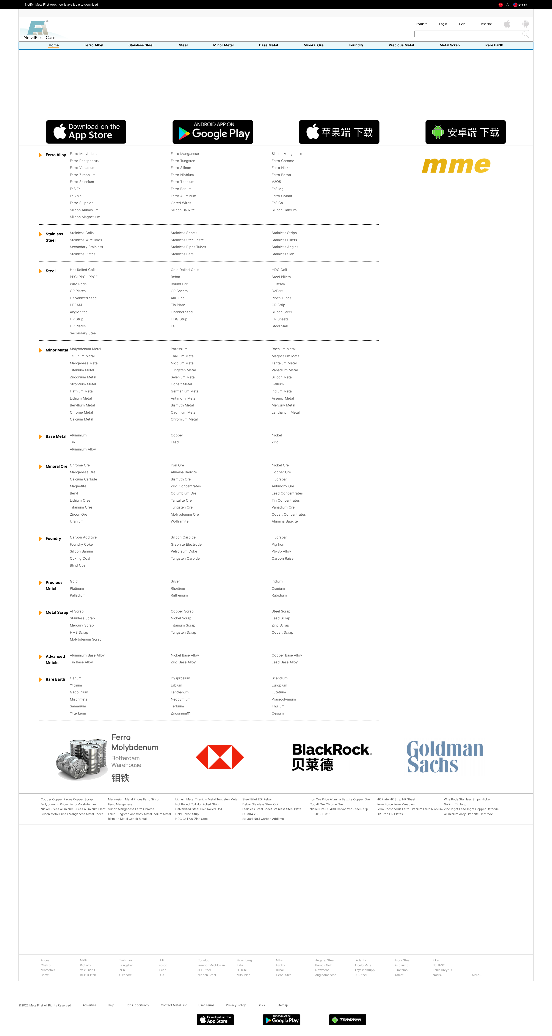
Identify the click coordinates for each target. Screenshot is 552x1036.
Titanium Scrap (183, 625)
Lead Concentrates (287, 493)
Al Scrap (77, 611)
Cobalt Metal (181, 384)
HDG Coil (279, 270)
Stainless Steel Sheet (257, 809)
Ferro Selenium (82, 182)
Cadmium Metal (183, 412)
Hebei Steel (284, 975)
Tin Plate (178, 305)
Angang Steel (324, 960)
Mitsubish (243, 975)
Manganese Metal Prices (86, 814)
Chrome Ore (80, 465)
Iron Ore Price (319, 799)
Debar (246, 804)
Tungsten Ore (182, 507)
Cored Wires (181, 203)
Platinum (77, 588)
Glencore (125, 975)
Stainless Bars (182, 254)
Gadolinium (79, 692)
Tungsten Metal (183, 370)
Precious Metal (401, 45)
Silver (175, 581)
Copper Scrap (182, 611)
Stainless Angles (285, 247)
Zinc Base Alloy (183, 662)
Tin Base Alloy (81, 662)
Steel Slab (280, 326)
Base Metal (268, 45)
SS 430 (330, 809)
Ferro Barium (181, 189)
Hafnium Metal (82, 391)
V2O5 (276, 182)
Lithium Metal (81, 398)
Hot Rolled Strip (208, 804)
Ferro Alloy (94, 45)
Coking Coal (80, 559)
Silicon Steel (282, 312)
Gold (74, 581)
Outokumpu (402, 965)
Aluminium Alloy (83, 449)
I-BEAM (76, 305)
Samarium (78, 706)
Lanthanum (180, 692)
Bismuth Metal (182, 405)
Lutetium (279, 692)
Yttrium (76, 685)
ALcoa (45, 960)
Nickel (277, 435)
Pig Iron (278, 544)
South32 (439, 965)
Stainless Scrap (82, 618)
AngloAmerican (325, 975)
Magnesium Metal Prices (125, 799)
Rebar (175, 277)
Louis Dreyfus (442, 970)
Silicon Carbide (183, 537)
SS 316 (325, 814)
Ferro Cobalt (282, 196)
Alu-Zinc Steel (198, 818)
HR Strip (76, 319)
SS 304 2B (249, 814)
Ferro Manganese (185, 154)
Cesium (278, 713)
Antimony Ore (283, 486)
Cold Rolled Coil (211, 809)
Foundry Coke (81, 544)
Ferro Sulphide (81, 203)
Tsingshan (126, 965)
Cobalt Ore (317, 804)
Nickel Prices (50, 809)
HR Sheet (408, 799)
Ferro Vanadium (82, 168)
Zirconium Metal (83, 377)
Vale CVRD (87, 970)
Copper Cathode (487, 809)
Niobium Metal (182, 363)
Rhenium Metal (284, 349)
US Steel (360, 975)
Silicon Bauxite (183, 210)
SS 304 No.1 (251, 818)
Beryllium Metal (82, 405)
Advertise (89, 1005)
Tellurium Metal (82, 356)
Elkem (437, 960)
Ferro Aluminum (183, 196)
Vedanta (360, 960)
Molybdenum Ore (185, 514)
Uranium (76, 521)
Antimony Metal (183, 398)
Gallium (278, 384)
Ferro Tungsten (183, 161)
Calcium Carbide (83, 479)
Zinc (275, 442)
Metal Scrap (450, 45)
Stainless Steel (141, 45)
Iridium (277, 581)
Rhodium (178, 588)
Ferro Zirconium (83, 175)
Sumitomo (401, 970)
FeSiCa (277, 203)
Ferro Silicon (181, 168)
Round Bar (179, 284)
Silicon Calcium (284, 210)
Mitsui (280, 960)
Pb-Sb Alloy (281, 551)
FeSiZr (75, 189)
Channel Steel (182, 312)
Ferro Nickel (281, 168)
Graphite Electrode (186, 544)
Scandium (280, 678)
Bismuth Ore (181, 479)
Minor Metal (223, 45)
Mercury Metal (283, 405)
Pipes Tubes (281, 298)
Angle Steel (79, 312)
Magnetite (78, 486)
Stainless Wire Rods (86, 240)
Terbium (177, 706)
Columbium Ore (183, 493)
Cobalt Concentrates (289, 514)
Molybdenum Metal (85, 349)
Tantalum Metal (284, 363)
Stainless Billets (284, 240)
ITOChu (242, 970)
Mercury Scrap (82, 625)
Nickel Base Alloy (185, 655)
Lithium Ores (80, 500)
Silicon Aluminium (84, 210)
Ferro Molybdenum (85, 154)
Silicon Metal (282, 377)
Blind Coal (78, 565)
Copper (177, 435)
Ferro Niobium (182, 175)
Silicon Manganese (287, 154)
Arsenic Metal (283, 398)
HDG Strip (179, 319)
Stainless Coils (82, 233)
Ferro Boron (281, 175)
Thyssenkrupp (364, 970)
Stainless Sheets (184, 233)
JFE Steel (204, 970)
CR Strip (278, 305)
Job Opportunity (137, 1005)
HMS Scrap (79, 633)
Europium (279, 685)
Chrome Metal (81, 412)
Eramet (398, 975)
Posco (162, 965)
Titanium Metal (82, 370)
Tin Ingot (461, 804)
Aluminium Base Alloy (87, 655)
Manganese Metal (84, 363)
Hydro (280, 965)
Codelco (203, 960)
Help (462, 24)
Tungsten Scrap (183, 633)
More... (477, 975)
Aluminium (78, 435)
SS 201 (315, 814)
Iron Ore (177, 465)
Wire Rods (78, 284)
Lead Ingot (466, 809)
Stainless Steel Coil (265, 804)
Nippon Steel (207, 975)
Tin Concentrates (286, 500)
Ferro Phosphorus (84, 161)
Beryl (74, 493)
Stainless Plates (82, 254)
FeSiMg (278, 189)
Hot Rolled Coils (83, 270)
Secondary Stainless (86, 247)
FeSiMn (76, 196)
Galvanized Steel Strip (352, 809)
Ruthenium (179, 595)
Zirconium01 (181, 713)
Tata (240, 965)
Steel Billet (249, 799)
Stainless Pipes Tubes (188, 247)
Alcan (162, 970)
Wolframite (179, 521)
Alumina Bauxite (184, 472)
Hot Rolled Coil (185, 804)
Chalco (45, 965)
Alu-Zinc (177, 298)
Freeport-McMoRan (211, 965)
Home (54, 45)
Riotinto (85, 965)
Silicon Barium (81, 551)
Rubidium (279, 595)
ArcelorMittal (363, 965)
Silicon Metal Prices (54, 814)
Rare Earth (494, 45)
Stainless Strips (284, 233)
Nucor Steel (402, 960)
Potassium (179, 349)
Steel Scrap (281, 611)
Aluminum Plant (94, 809)
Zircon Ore (78, 514)
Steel (183, 45)
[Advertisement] (276, 84)
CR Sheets (179, 291)
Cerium (76, 678)
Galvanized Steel (83, 298)
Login (443, 24)
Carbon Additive (83, 537)
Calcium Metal (81, 419)
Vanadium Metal (285, 370)
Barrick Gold (323, 965)
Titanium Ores (81, 507)
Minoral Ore (314, 45)
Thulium (278, 706)
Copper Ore (281, 472)
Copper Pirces (62, 799)
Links (261, 1005)
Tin (72, 442)
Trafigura (125, 960)
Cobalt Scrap (282, 633)
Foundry (356, 45)
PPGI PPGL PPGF (83, 277)
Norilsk (437, 975)
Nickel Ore (280, 465)
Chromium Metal (184, 419)
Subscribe (485, 24)
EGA (161, 975)
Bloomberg (244, 960)
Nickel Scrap (181, 618)
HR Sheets (280, 319)
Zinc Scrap (280, 625)
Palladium (78, 595)
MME (83, 960)
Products (420, 24)
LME (161, 960)
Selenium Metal (183, 377)
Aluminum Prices (71, 809)
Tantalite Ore (181, 500)
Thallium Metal (182, 356)
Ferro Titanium (182, 182)
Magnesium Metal (286, 356)
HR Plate (383, 799)
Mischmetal (79, 699)
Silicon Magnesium (85, 217)
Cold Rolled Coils (185, 270)
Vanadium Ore (283, 507)
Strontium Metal (83, 384)
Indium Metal (282, 391)
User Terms (206, 1005)
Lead (175, 442)
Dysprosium (180, 678)
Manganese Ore (82, 472)
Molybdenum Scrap (86, 639)
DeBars (277, 291)
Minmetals (48, 970)
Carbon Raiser (283, 559)
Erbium (176, 685)
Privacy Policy (236, 1005)
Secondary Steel (83, 333)
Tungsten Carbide (185, 559)
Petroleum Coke (184, 551)
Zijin (122, 970)
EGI (173, 326)
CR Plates (78, 291)
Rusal (280, 970)
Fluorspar (279, 479)
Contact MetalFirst (174, 1005)
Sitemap (282, 1005)
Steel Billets (281, 277)
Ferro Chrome (283, 161)
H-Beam (278, 284)
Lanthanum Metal (286, 412)
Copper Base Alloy (287, 655)
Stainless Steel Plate (187, 240)
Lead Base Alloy (285, 662)
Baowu (45, 975)
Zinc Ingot (451, 809)
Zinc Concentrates (186, 486)
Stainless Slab (283, 254)
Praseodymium (284, 699)
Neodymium (180, 699)
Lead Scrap (281, 618)
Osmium (278, 588)
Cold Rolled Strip (187, 814)
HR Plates (78, 326)
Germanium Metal (185, 391)
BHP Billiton (88, 975)
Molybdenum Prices (55, 804)
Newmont (322, 970)
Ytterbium (78, 713)
